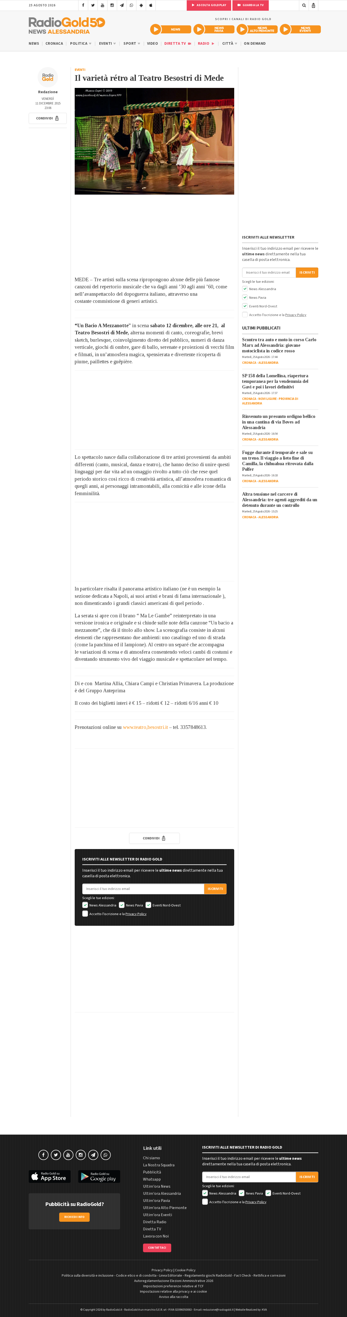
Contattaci (157, 1248)
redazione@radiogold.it (218, 1310)
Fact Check (242, 1275)
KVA (264, 1310)
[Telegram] (122, 5)
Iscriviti (215, 888)
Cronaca (54, 43)
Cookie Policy (185, 1270)
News (34, 43)
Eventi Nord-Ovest (166, 905)
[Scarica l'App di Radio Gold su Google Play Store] (99, 1176)
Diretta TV (175, 43)
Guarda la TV (253, 5)
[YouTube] (102, 5)
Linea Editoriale (170, 1275)
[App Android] (141, 5)
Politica (79, 43)
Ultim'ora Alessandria (162, 1193)
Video (152, 43)
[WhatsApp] (131, 5)
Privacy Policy (136, 914)
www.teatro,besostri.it (145, 727)
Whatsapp (152, 1179)
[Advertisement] (154, 235)
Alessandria (268, 362)
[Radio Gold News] (170, 29)
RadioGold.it (114, 1310)
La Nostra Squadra (159, 1165)
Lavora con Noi (156, 1236)
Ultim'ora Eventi (157, 1215)
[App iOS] (150, 5)
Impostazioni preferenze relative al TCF (173, 1286)
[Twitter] (93, 5)
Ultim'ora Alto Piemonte (165, 1208)
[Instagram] (112, 5)
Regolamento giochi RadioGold (208, 1275)
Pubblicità (152, 1172)
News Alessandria (102, 905)
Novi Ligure (267, 399)
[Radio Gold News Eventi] (300, 29)
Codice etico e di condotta (136, 1275)
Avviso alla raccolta (173, 1296)
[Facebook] (83, 5)
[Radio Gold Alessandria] (67, 24)
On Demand (255, 43)
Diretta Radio (154, 1222)
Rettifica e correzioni (270, 1275)
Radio (204, 43)
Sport (130, 43)
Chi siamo (151, 1158)
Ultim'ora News (156, 1186)
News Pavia (134, 905)
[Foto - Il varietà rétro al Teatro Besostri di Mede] (154, 141)
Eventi (106, 43)
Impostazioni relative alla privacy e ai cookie (173, 1291)
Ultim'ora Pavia (156, 1200)
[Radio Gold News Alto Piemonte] (257, 29)
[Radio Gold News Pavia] (213, 29)
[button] (48, 118)
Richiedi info (74, 1217)
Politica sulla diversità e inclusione (88, 1275)
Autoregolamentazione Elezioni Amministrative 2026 (173, 1280)
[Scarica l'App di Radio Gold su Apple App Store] (50, 1176)
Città (228, 43)
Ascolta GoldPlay (211, 5)
